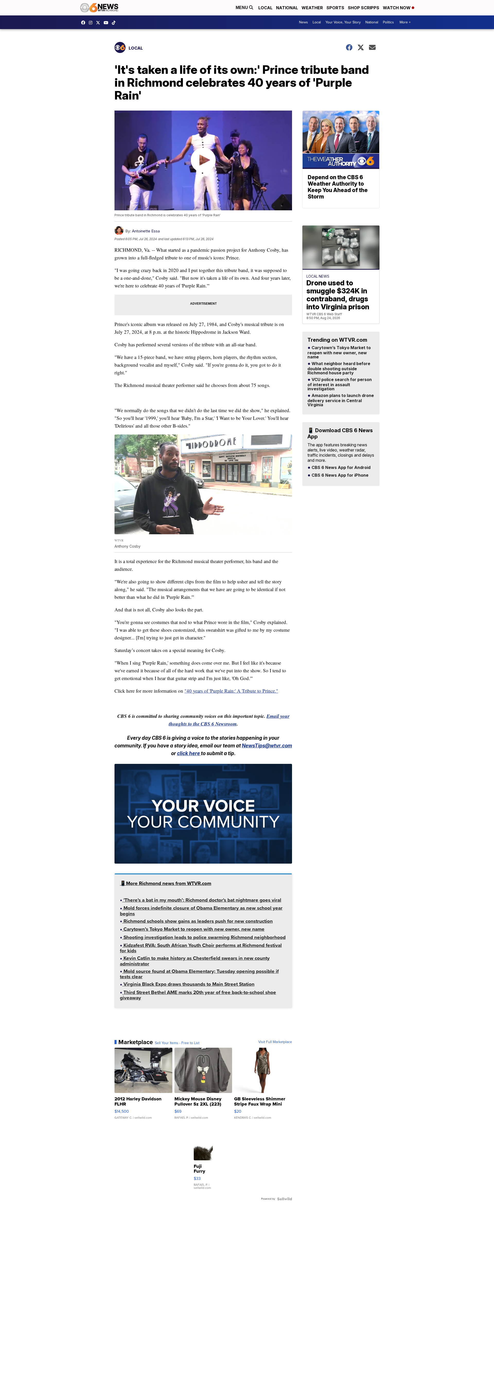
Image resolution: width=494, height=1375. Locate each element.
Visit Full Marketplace (275, 1042)
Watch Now (397, 7)
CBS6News (84, 23)
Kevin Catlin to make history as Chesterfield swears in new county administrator (195, 961)
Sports (335, 7)
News (303, 22)
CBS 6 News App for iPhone (339, 475)
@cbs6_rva (115, 23)
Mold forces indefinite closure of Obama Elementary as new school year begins (201, 911)
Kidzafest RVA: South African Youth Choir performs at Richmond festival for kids (201, 948)
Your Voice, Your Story (343, 22)
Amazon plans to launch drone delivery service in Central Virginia (340, 400)
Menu (242, 7)
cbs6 (92, 23)
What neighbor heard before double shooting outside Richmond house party (338, 368)
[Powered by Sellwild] (284, 1199)
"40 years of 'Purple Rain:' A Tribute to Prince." (231, 691)
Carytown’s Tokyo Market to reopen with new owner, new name (193, 930)
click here (189, 753)
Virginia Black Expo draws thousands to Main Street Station (188, 985)
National (287, 7)
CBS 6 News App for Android (340, 467)
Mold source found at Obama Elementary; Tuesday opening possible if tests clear (199, 974)
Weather (312, 7)
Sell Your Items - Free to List (177, 1043)
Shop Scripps (363, 7)
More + (405, 22)
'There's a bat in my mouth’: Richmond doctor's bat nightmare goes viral (201, 901)
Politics (388, 22)
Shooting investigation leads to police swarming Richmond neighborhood (204, 938)
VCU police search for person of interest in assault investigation (339, 384)
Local (265, 7)
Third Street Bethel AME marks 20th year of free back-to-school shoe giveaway (198, 995)
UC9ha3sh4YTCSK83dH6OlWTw (107, 23)
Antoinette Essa (146, 231)
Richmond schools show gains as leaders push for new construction (197, 922)
